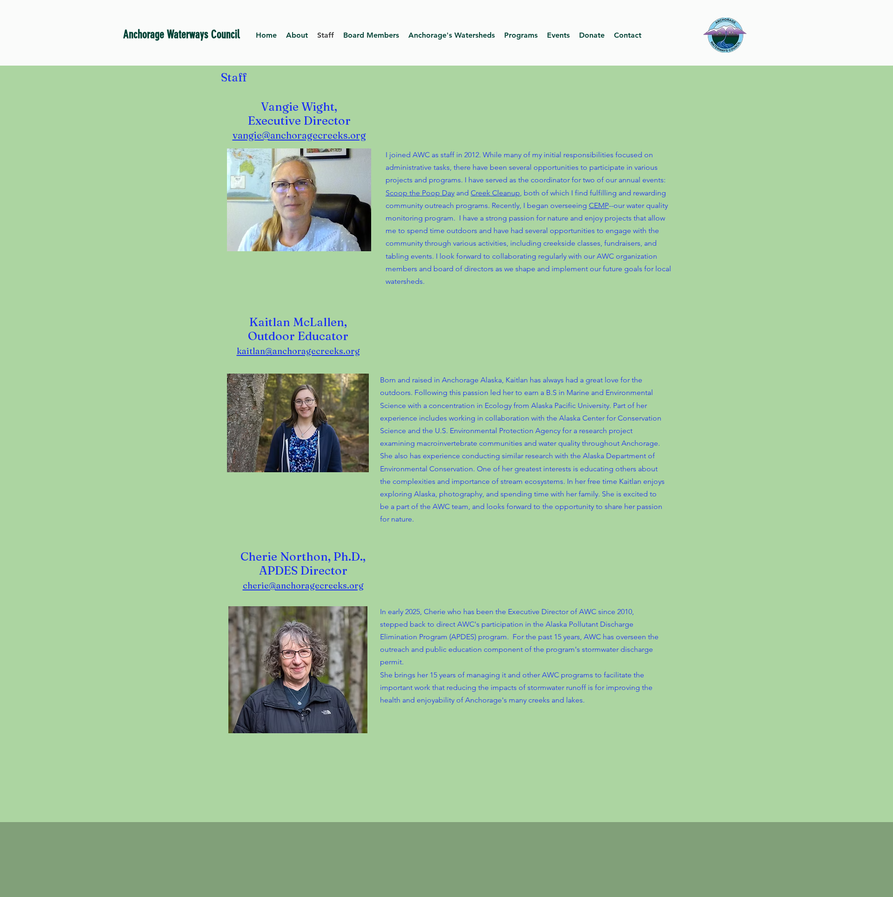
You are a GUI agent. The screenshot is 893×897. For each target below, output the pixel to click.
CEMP (599, 205)
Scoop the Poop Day (420, 192)
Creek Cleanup (495, 192)
